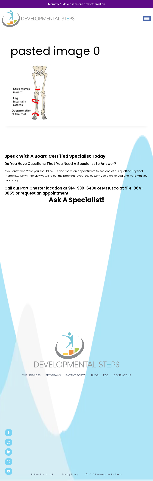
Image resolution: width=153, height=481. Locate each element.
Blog (95, 375)
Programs (53, 375)
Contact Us (122, 375)
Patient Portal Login (42, 474)
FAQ (106, 375)
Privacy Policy (70, 474)
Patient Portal (76, 375)
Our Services (31, 375)
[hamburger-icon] (147, 18)
